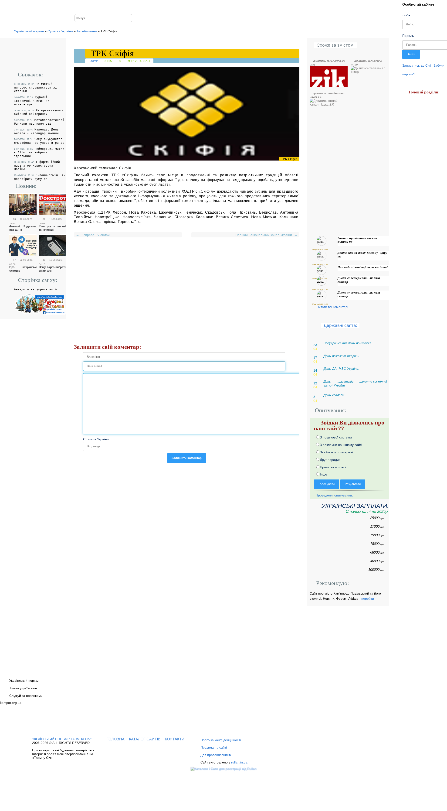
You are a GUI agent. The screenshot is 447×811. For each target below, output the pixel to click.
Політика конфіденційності (220, 740)
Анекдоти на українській (35, 289)
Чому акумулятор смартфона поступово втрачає (39, 140)
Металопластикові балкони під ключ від (39, 121)
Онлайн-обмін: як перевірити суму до (39, 177)
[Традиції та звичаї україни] (414, 296)
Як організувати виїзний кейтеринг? (39, 112)
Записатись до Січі (416, 65)
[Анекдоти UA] (40, 315)
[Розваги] (415, 220)
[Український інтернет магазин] (416, 165)
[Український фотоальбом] (92, 6)
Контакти (174, 739)
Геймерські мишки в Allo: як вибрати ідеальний (39, 152)
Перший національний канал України (265, 235)
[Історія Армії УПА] (419, 137)
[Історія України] (414, 110)
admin (94, 60)
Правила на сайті (213, 747)
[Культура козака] (416, 192)
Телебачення (87, 31)
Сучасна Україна (60, 31)
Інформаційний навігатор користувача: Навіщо (37, 165)
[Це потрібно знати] (417, 248)
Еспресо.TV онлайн (93, 235)
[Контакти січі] (115, 6)
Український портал (29, 31)
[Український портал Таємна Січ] (80, 6)
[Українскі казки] (416, 319)
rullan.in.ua (239, 762)
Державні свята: (340, 325)
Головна (116, 739)
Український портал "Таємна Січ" (61, 739)
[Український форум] (103, 6)
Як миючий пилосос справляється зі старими (35, 87)
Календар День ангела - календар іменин (36, 131)
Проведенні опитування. (334, 495)
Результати (353, 484)
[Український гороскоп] (416, 273)
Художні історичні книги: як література (31, 100)
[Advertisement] (186, 277)
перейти (367, 598)
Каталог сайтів (144, 739)
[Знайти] (130, 16)
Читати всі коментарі (332, 307)
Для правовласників (215, 755)
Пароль (408, 36)
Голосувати (326, 484)
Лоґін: (406, 15)
